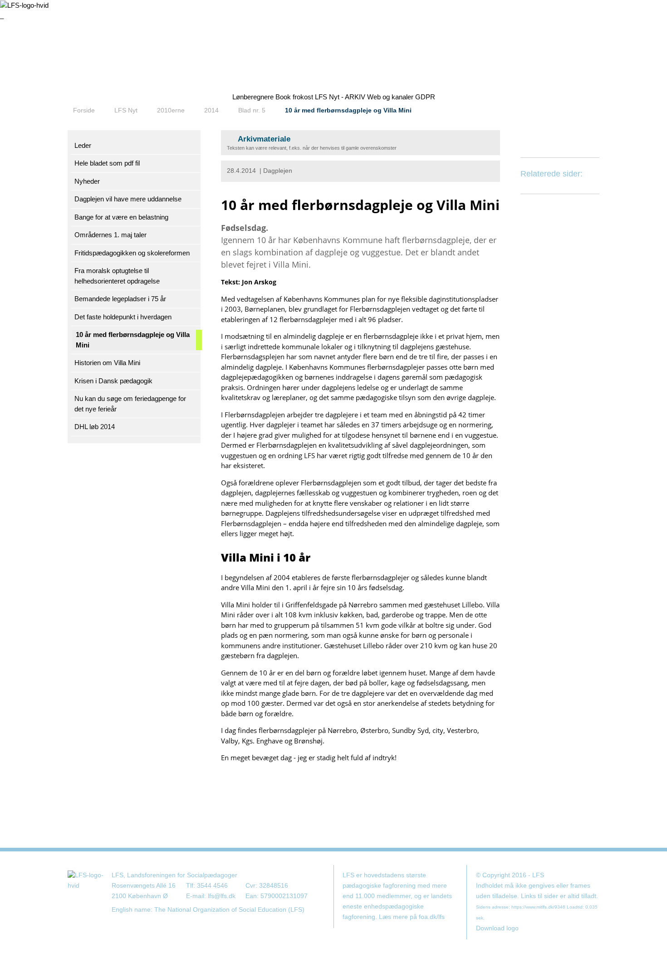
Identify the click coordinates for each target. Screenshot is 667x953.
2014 (211, 110)
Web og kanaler (390, 97)
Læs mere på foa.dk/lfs (412, 917)
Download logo (497, 928)
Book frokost (294, 97)
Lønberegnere (253, 97)
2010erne (171, 110)
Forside (84, 110)
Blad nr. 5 (251, 110)
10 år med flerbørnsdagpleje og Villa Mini (348, 110)
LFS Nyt (125, 110)
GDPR (425, 97)
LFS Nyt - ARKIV (340, 97)
